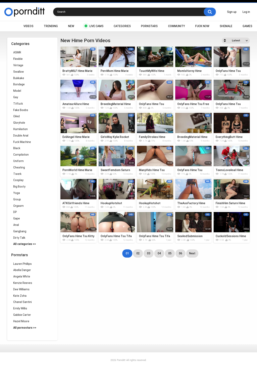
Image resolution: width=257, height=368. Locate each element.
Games (247, 26)
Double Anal (20, 135)
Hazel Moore (21, 321)
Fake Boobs (20, 110)
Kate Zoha (20, 295)
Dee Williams (21, 289)
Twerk (17, 173)
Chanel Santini (22, 302)
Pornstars (149, 26)
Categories (122, 26)
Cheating (19, 167)
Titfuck (18, 103)
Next (192, 253)
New (71, 26)
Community (176, 26)
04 (159, 253)
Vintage (18, 65)
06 (180, 253)
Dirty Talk (19, 237)
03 (148, 253)
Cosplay (18, 180)
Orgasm (18, 205)
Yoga (16, 193)
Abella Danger (22, 270)
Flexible (18, 58)
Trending (51, 26)
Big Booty (19, 186)
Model (17, 90)
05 (169, 253)
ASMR (17, 52)
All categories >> (24, 244)
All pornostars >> (24, 327)
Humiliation (20, 129)
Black (16, 148)
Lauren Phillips (22, 263)
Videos (28, 26)
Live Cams (96, 26)
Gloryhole (19, 122)
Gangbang (19, 231)
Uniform (18, 161)
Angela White (21, 276)
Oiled (16, 116)
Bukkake (18, 78)
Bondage (19, 84)
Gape (16, 218)
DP (15, 212)
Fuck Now (202, 26)
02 (138, 253)
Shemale (226, 26)
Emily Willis (20, 308)
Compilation (21, 154)
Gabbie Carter (22, 314)
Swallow (18, 71)
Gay (15, 97)
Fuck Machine (22, 142)
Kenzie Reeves (22, 282)
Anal (16, 224)
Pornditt (121, 360)
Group (17, 199)
